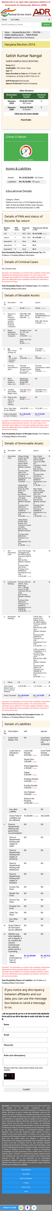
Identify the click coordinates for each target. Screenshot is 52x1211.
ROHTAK (36, 32)
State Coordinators (26, 1178)
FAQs (26, 1191)
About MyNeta (26, 1170)
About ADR (26, 1174)
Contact (26, 1183)
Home (4, 20)
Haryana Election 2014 (21, 32)
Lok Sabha (15, 20)
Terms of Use (26, 1187)
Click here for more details (26, 114)
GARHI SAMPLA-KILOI (14, 35)
